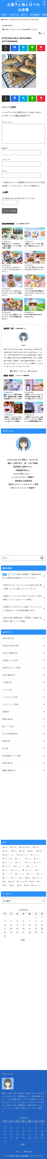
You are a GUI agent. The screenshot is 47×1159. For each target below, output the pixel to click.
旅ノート (24, 14)
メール (6, 160)
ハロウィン (16, 870)
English (14, 847)
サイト (4, 171)
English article (10, 646)
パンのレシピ (10, 697)
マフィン (31, 874)
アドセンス (36, 855)
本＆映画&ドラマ (11, 756)
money (37, 847)
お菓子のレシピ (11, 668)
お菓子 (32, 851)
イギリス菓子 (8, 859)
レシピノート (14, 14)
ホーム (4, 14)
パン (38, 870)
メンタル (41, 874)
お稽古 (23, 851)
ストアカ (38, 862)
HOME (5, 19)
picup (15, 851)
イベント (20, 859)
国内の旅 (7, 719)
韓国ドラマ (36, 885)
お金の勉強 (8, 675)
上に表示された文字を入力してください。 (19, 198)
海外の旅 (7, 763)
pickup (6, 851)
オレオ (29, 859)
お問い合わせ (28, 1151)
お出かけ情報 (10, 653)
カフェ (38, 859)
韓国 (27, 885)
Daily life (8, 638)
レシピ (6, 878)
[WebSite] (14, 371)
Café (5, 847)
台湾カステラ (38, 878)
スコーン (20, 862)
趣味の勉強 (8, 770)
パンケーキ (20, 874)
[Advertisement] (23, 524)
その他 (7, 682)
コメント (7, 122)
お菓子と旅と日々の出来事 (23, 7)
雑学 (20, 885)
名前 (5, 148)
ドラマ (7, 690)
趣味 (13, 885)
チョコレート (20, 866)
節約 (5, 885)
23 (42, 929)
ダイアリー (7, 866)
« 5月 (22, 940)
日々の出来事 (35, 14)
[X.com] (23, 371)
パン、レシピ (8, 874)
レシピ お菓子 (18, 878)
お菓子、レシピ (9, 855)
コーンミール (8, 862)
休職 (5, 712)
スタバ (29, 862)
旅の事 (12, 881)
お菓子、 (41, 851)
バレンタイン (28, 870)
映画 (6, 741)
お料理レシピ (10, 660)
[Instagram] (32, 371)
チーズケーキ (33, 866)
